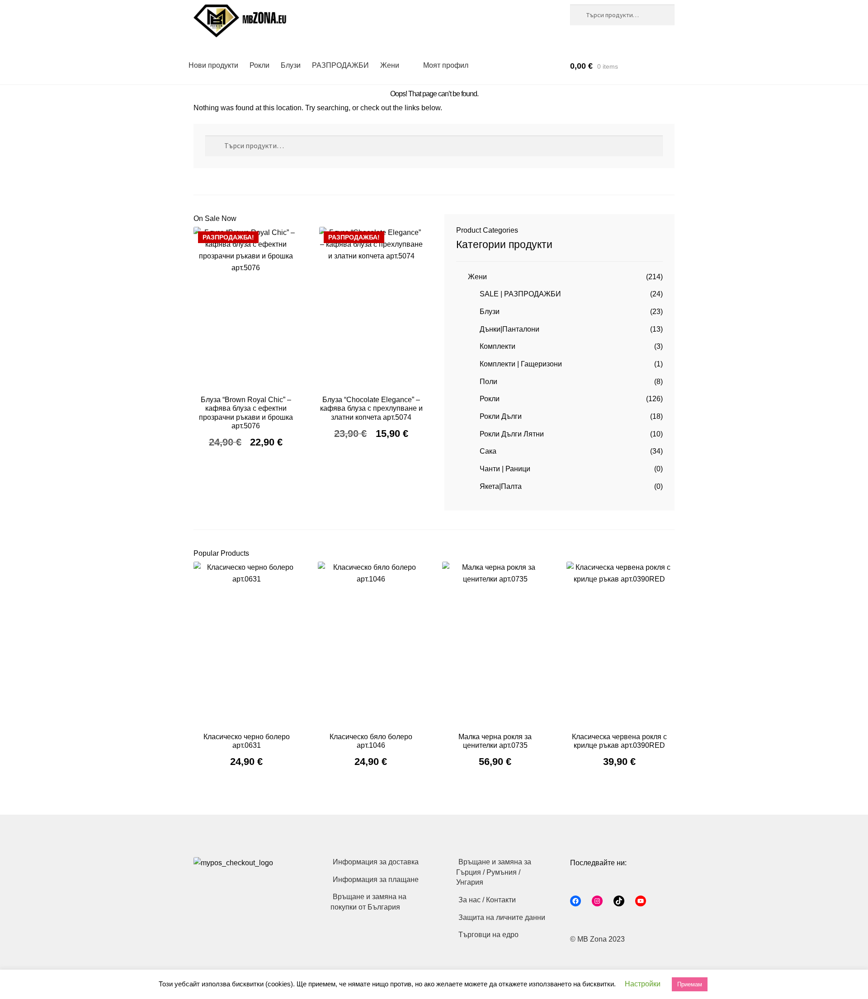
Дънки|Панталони (509, 329)
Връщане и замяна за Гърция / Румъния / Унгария (493, 872)
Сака (488, 451)
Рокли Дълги (501, 416)
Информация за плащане (376, 879)
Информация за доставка (376, 862)
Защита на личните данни (501, 917)
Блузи (291, 65)
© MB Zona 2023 (597, 939)
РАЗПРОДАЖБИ (340, 65)
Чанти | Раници (505, 469)
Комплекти (497, 346)
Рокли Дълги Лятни (512, 434)
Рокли (259, 65)
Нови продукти (213, 65)
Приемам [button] (689, 984)
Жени (389, 65)
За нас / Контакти (487, 900)
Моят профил (445, 65)
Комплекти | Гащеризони (521, 364)
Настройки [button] (642, 984)
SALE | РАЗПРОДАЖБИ (520, 294)
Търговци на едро (488, 934)
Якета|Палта (501, 486)
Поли (488, 381)
